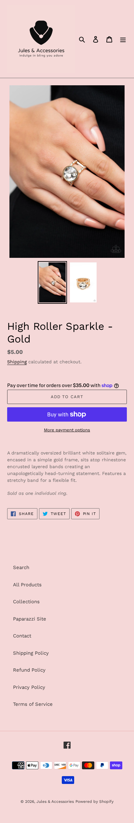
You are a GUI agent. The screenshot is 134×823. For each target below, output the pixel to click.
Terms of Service (33, 704)
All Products (27, 585)
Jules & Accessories (55, 801)
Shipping (17, 361)
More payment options (67, 429)
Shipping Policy (31, 653)
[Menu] (123, 39)
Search (21, 567)
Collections (26, 602)
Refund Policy (29, 670)
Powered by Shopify (94, 801)
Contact (22, 636)
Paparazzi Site (29, 619)
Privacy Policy (29, 687)
